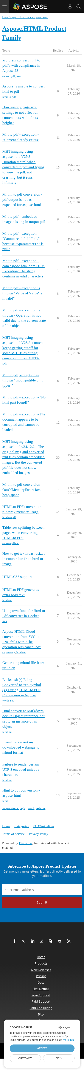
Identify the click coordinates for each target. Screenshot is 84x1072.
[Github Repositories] (60, 941)
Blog (41, 1014)
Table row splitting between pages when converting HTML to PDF (23, 532)
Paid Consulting (41, 1008)
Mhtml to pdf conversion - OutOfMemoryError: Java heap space (22, 489)
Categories (21, 826)
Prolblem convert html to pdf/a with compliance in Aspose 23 (21, 65)
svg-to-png (8, 652)
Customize (25, 1058)
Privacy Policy (38, 834)
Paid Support (41, 1001)
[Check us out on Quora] (51, 941)
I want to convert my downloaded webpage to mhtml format (20, 747)
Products (41, 963)
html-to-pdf (9, 96)
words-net (8, 700)
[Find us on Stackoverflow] (42, 941)
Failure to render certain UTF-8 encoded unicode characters (20, 769)
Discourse (25, 843)
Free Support (41, 995)
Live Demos (41, 989)
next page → (36, 808)
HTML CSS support (17, 577)
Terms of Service (13, 834)
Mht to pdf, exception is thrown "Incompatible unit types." (22, 380)
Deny (59, 1058)
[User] (70, 6)
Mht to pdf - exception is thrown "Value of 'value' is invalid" (22, 293)
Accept (42, 1048)
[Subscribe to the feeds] (69, 941)
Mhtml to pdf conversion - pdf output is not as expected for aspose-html (22, 199)
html (5, 800)
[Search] (78, 6)
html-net (7, 600)
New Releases (41, 970)
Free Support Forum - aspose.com (25, 17)
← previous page (13, 808)
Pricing (41, 976)
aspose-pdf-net (10, 543)
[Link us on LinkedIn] (33, 941)
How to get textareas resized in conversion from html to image (23, 558)
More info (68, 1039)
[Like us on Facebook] (15, 941)
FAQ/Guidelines (43, 826)
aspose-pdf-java (11, 76)
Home (6, 826)
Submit (42, 902)
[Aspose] (30, 6)
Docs (40, 982)
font (4, 621)
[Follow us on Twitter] (24, 941)
